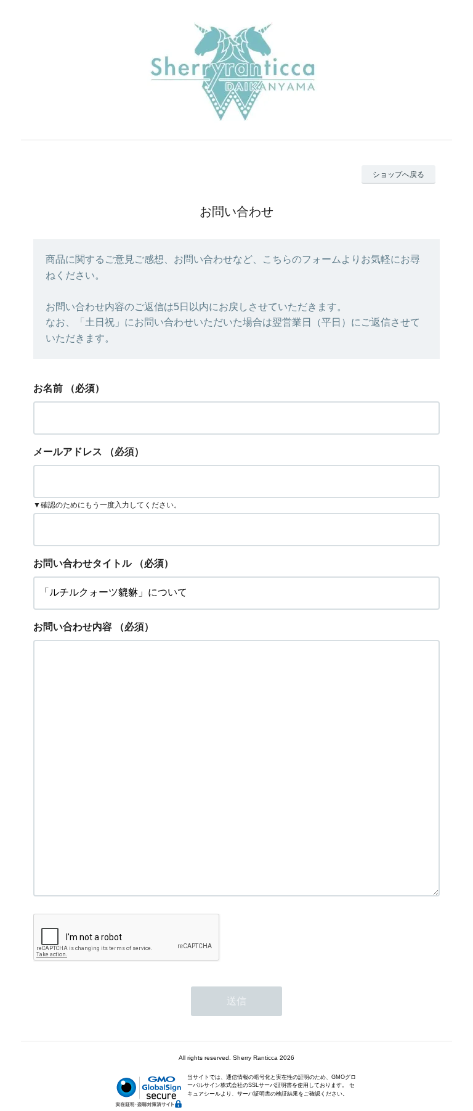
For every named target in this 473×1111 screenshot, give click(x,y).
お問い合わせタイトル (82, 563)
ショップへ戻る (398, 174)
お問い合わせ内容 (72, 626)
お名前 (48, 388)
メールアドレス (67, 451)
